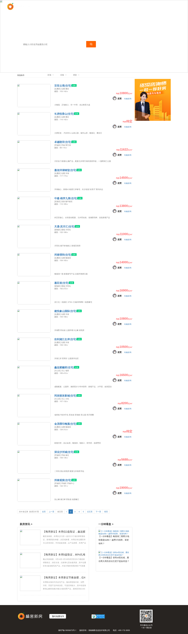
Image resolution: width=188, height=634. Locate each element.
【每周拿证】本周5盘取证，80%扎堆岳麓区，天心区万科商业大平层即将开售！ (64, 554)
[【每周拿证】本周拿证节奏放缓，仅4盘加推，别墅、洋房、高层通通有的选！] (30, 583)
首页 (111, 6)
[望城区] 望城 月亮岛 (62, 229)
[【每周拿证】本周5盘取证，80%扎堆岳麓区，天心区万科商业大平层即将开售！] (30, 560)
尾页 (106, 511)
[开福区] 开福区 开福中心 (64, 483)
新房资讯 (122, 6)
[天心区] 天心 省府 (61, 370)
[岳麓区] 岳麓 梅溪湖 (62, 257)
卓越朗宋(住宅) (62, 142)
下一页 (98, 511)
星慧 (120, 98)
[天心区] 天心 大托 (61, 398)
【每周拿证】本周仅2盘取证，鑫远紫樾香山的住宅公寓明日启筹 (64, 532)
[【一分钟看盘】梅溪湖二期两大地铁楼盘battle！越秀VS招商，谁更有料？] (114, 532)
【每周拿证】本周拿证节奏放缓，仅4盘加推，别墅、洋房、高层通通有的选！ (64, 577)
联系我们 (151, 6)
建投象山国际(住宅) (65, 311)
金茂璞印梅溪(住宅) (65, 423)
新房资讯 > (26, 524)
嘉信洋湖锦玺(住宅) (65, 170)
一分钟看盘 (136, 6)
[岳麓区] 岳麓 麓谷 (61, 88)
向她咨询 (127, 98)
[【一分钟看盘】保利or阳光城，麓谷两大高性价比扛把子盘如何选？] (114, 553)
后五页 (89, 511)
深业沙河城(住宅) (64, 452)
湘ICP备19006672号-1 (67, 630)
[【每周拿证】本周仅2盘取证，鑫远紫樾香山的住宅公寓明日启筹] (30, 537)
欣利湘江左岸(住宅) (65, 339)
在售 (74, 85)
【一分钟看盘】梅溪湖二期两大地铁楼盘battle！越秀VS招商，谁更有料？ (113, 540)
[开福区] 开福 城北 (61, 455)
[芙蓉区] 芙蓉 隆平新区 (63, 201)
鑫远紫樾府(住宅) (64, 367)
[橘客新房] (18, 6)
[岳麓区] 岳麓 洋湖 (61, 173)
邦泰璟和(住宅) (62, 254)
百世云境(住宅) (62, 85)
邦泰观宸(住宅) (62, 480)
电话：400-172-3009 (121, 630)
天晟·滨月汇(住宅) (64, 226)
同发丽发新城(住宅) (65, 395)
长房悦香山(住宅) (64, 113)
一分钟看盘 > (105, 524)
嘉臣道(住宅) (61, 283)
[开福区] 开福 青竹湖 (62, 145)
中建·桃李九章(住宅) (65, 198)
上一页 (51, 511)
